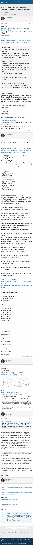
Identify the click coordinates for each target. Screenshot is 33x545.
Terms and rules (11, 539)
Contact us (3, 539)
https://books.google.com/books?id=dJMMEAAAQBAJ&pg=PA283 (12, 374)
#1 (31, 23)
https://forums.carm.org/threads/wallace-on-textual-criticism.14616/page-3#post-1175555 (16, 41)
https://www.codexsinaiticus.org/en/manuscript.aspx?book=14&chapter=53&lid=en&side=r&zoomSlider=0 (16, 284)
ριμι (2, 328)
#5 (31, 485)
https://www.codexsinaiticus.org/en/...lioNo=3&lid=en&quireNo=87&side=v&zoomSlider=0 (16, 149)
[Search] (31, 1)
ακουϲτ (9, 344)
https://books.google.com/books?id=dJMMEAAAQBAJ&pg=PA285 (12, 393)
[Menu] (2, 2)
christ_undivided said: (8, 121)
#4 (31, 419)
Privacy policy (19, 539)
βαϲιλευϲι (7, 354)
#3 (31, 366)
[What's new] (27, 1)
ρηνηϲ (6, 338)
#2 (31, 140)
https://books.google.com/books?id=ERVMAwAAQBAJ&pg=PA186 (10, 500)
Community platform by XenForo (14, 543)
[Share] (29, 23)
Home (28, 539)
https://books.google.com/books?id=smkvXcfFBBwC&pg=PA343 (10, 505)
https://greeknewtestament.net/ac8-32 (14, 152)
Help (25, 539)
